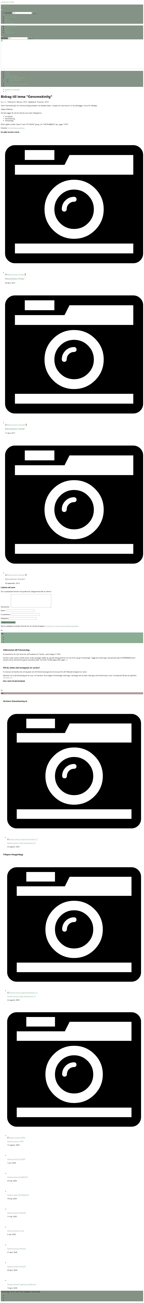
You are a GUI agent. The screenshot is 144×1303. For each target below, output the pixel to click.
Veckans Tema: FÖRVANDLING (18, 1195)
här (66, 660)
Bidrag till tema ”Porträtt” (15, 429)
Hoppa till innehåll (7, 2)
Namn (3, 611)
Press (7, 19)
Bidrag (7, 74)
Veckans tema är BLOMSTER (17, 1177)
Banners (8, 21)
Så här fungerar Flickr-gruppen (16, 84)
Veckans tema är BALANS (16, 1249)
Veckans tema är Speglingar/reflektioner (21, 1284)
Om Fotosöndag (10, 17)
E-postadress (6, 614)
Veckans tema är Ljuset (15, 1231)
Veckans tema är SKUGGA (16, 1266)
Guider (7, 86)
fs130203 (11, 128)
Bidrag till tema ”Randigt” (15, 579)
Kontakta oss (9, 23)
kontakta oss (7, 678)
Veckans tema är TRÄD (15, 1141)
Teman (7, 72)
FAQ (10, 82)
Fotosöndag (5, 6)
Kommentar (5, 607)
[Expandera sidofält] (2, 630)
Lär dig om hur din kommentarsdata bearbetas (62, 626)
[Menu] (2, 9)
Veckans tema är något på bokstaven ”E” (21, 843)
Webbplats (4, 618)
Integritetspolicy (15, 80)
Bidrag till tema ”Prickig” (15, 279)
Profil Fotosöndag (11, 76)
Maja (4, 102)
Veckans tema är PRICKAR (16, 1213)
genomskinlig (19, 128)
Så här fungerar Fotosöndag (15, 78)
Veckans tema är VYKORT (16, 1159)
